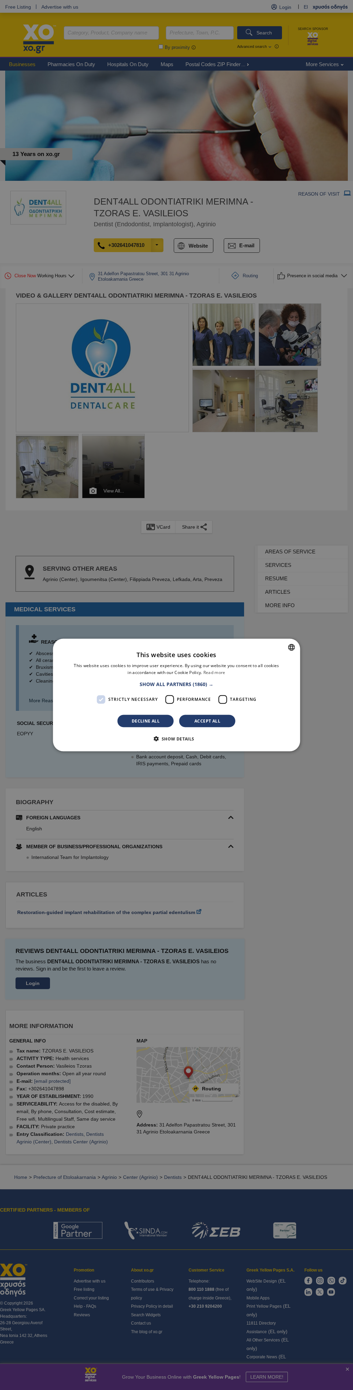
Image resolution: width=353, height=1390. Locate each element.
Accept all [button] (207, 721)
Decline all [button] (146, 721)
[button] (176, 684)
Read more (214, 672)
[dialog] (176, 695)
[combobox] (291, 647)
